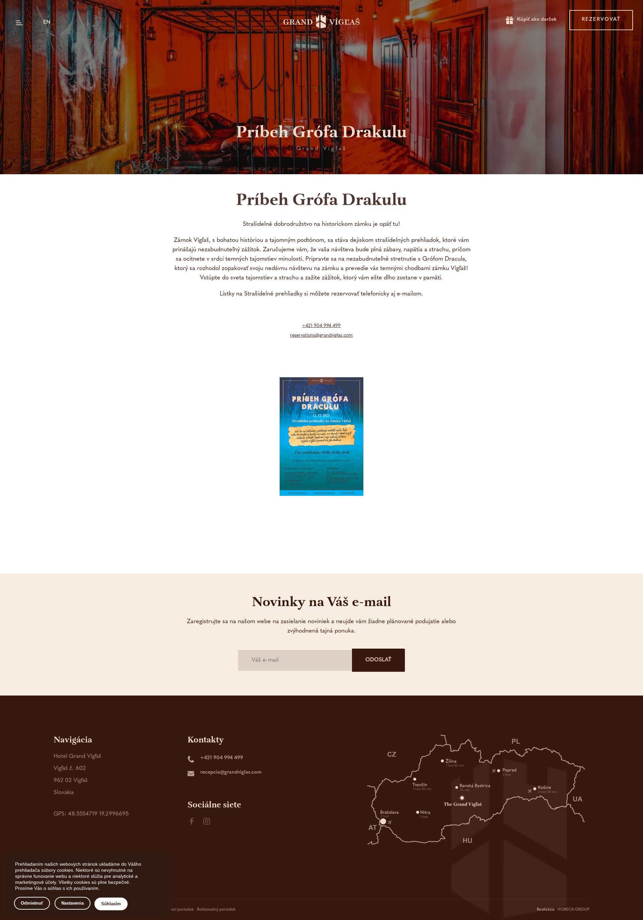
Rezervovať (601, 19)
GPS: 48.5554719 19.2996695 (91, 814)
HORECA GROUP (573, 910)
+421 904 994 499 (321, 325)
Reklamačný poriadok (216, 910)
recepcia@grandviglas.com (231, 772)
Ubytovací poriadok (176, 910)
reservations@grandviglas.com (321, 335)
